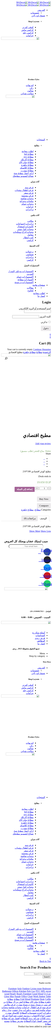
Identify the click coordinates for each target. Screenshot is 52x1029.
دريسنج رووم (36, 1004)
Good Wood (37, 994)
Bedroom (46, 988)
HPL (43, 991)
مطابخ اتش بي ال (21, 1002)
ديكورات (27, 1010)
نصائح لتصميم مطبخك (23, 176)
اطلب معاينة (28, 151)
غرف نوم (29, 187)
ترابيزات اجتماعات (25, 224)
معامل (30, 235)
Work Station (39, 996)
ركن (31, 88)
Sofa (19, 988)
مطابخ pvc (29, 157)
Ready (13, 994)
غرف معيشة (28, 195)
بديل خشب (17, 1010)
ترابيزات (30, 209)
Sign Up (48, 1026)
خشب (48, 1015)
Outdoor (26, 988)
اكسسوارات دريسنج (24, 282)
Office (24, 996)
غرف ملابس (9, 1004)
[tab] (43, 518)
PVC (38, 991)
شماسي (30, 254)
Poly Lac (31, 991)
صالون (30, 90)
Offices (15, 991)
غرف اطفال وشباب (24, 190)
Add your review (43, 443)
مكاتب (30, 221)
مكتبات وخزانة (27, 201)
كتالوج (31, 290)
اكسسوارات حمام (25, 277)
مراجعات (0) (30, 518)
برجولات (30, 251)
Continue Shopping (42, 349)
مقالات (30, 288)
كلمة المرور (45, 316)
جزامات (30, 35)
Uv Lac (47, 994)
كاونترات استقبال (25, 226)
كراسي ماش (27, 30)
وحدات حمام (28, 204)
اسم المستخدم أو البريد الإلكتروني (35, 308)
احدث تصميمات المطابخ (31, 1013)
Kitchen (22, 991)
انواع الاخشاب (37, 1015)
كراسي (30, 240)
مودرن (8, 1013)
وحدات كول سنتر (25, 229)
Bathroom (6, 991)
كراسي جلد (28, 33)
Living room (36, 988)
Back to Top (45, 961)
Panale (18, 996)
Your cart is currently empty (19, 349)
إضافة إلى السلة (24, 489)
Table (48, 996)
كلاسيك (15, 1013)
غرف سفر (29, 193)
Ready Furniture (24, 994)
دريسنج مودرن (23, 1004)
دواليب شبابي (27, 93)
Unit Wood (25, 999)
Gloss (6, 996)
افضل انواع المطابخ (33, 1021)
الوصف (43, 518)
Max (12, 996)
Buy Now (44, 499)
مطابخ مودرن (27, 170)
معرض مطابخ (16, 1021)
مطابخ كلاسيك (27, 168)
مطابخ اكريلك (27, 159)
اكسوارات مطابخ (26, 279)
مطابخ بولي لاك (26, 162)
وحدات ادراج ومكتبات (23, 232)
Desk (42, 999)
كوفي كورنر (28, 27)
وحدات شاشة (27, 198)
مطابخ (39, 352)
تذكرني (44, 322)
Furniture (12, 988)
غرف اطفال (36, 1007)
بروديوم (27, 1015)
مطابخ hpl (29, 154)
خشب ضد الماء (15, 1015)
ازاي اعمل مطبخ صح (24, 173)
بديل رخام (6, 1010)
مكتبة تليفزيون (38, 1010)
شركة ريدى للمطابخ (29, 1018)
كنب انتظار (28, 237)
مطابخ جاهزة (27, 165)
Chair (30, 996)
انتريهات (30, 85)
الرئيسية (47, 352)
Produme (35, 999)
